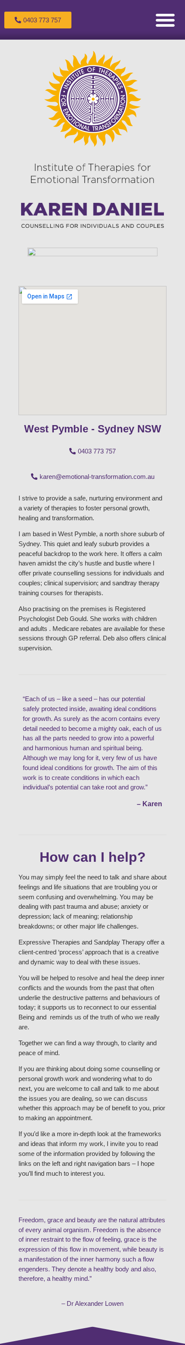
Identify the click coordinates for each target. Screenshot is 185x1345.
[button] (165, 19)
